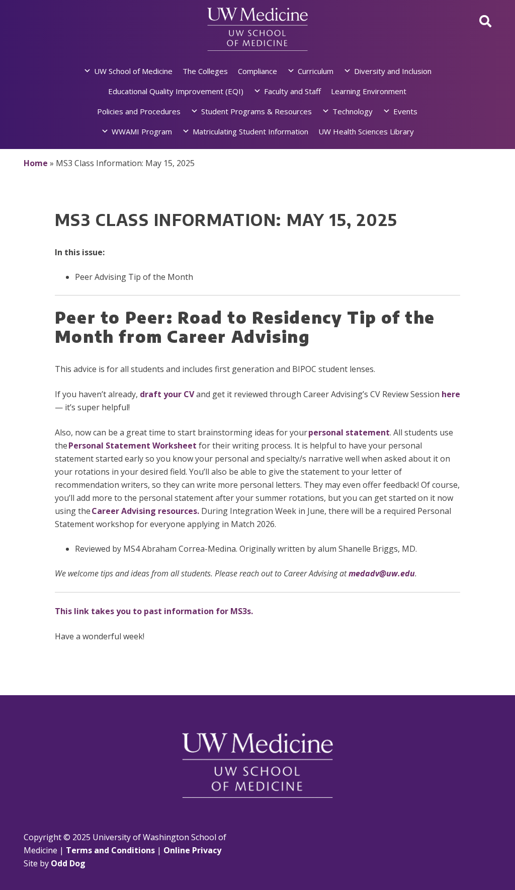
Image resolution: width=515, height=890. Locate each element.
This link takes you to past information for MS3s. (154, 611)
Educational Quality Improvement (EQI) (175, 91)
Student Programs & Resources (256, 111)
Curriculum (315, 71)
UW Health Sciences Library (366, 131)
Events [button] (405, 111)
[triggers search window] (485, 21)
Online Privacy (192, 850)
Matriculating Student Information (250, 131)
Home (36, 163)
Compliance (257, 71)
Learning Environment (368, 91)
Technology (352, 111)
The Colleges (205, 71)
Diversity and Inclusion (393, 71)
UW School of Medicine (133, 71)
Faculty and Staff (292, 91)
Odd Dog (68, 863)
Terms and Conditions (110, 850)
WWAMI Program (142, 131)
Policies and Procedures (139, 111)
